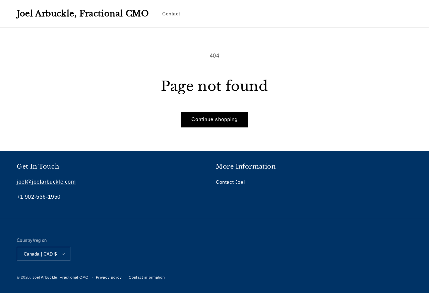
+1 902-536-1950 (39, 197)
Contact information (147, 277)
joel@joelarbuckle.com (46, 182)
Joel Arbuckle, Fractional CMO (61, 277)
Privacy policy (109, 277)
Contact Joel (230, 182)
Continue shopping (214, 119)
